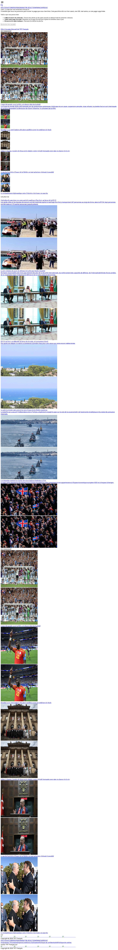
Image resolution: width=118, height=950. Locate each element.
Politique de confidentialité (48, 942)
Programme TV (6, 942)
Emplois (20, 942)
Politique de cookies (64, 942)
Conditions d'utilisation (31, 942)
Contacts (14, 942)
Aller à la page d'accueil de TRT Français (14, 29)
